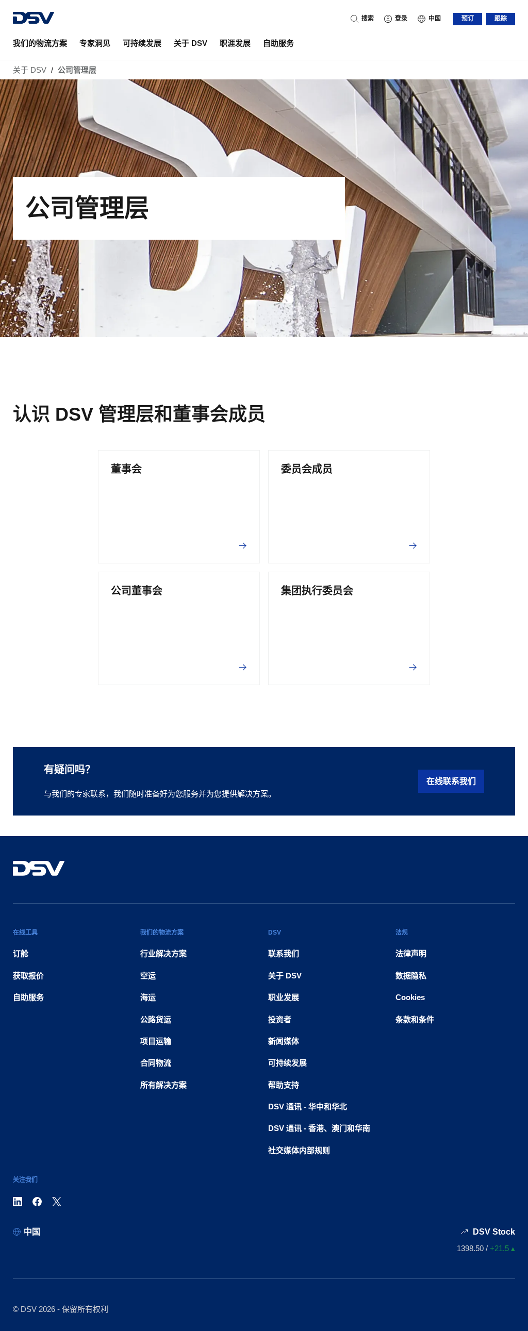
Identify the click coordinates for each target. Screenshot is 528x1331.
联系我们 (283, 953)
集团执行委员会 (317, 590)
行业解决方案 (163, 953)
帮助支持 (283, 1084)
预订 (467, 18)
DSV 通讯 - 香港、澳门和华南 (319, 1128)
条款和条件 (414, 1019)
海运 (148, 997)
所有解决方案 (163, 1084)
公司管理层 (77, 69)
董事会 (126, 469)
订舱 (20, 953)
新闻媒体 (283, 1041)
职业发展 (283, 997)
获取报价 (28, 975)
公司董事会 (136, 590)
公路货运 (155, 1019)
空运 (148, 975)
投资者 (279, 1019)
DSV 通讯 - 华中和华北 (307, 1106)
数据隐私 (410, 975)
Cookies (410, 997)
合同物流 (155, 1062)
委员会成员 (307, 469)
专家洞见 (94, 43)
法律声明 (410, 953)
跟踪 (500, 18)
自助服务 (278, 43)
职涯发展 (235, 43)
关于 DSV (190, 43)
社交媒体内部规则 (299, 1150)
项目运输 (155, 1041)
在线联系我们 (451, 781)
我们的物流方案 (40, 43)
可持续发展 (142, 43)
